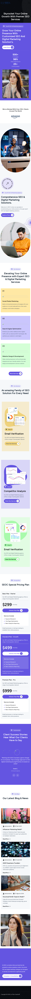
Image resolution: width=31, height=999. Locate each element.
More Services (14, 373)
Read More (6, 839)
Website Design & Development (13, 356)
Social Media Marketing (10, 301)
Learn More (6, 47)
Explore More (6, 215)
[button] (4, 84)
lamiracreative (8, 826)
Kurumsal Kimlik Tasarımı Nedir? (13, 897)
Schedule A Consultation (10, 976)
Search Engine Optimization (11, 328)
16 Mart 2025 (18, 826)
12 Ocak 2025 (18, 860)
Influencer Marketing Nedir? (12, 829)
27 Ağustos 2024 (19, 893)
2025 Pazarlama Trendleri (11, 863)
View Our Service (11, 443)
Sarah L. (15, 768)
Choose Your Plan (14, 610)
